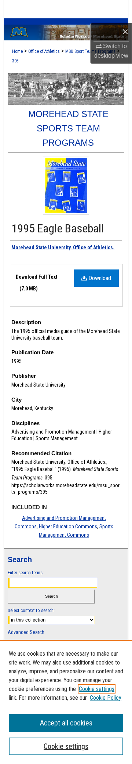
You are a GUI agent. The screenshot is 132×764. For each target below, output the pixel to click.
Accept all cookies (66, 722)
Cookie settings (96, 688)
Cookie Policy (105, 697)
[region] (66, 702)
